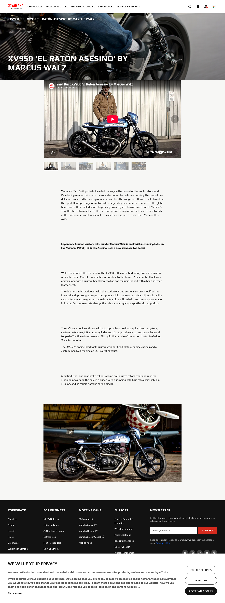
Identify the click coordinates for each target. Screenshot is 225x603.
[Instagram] (192, 553)
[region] (112, 578)
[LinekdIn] (214, 553)
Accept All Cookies (201, 591)
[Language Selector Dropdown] (214, 6)
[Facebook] (185, 553)
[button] (51, 166)
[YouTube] (207, 553)
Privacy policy (163, 542)
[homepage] (15, 7)
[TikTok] (200, 553)
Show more (15, 593)
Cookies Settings (201, 569)
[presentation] (113, 119)
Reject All (201, 580)
